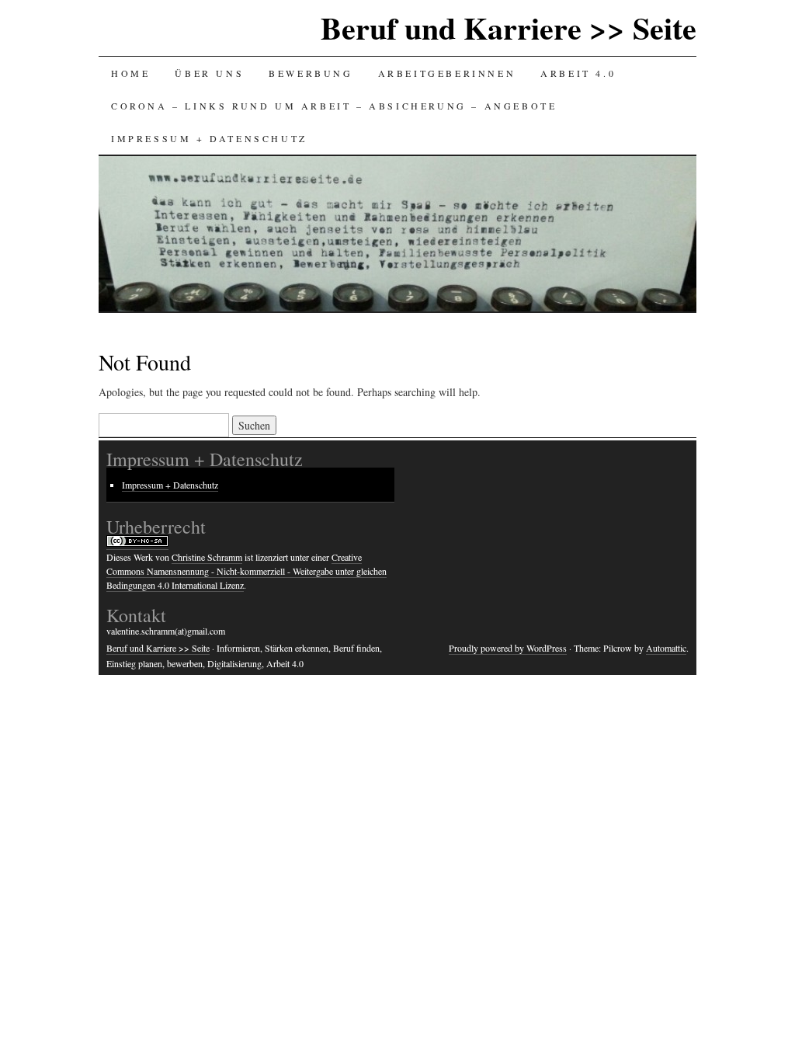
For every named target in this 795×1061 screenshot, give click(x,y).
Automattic (666, 648)
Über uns (209, 73)
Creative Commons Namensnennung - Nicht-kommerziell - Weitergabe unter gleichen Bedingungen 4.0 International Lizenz (246, 571)
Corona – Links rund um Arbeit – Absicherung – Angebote (334, 105)
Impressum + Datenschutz (209, 138)
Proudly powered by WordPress (508, 648)
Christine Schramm (207, 557)
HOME (130, 73)
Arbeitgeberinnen (447, 73)
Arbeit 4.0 (578, 73)
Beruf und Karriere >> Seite (508, 27)
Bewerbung (310, 73)
